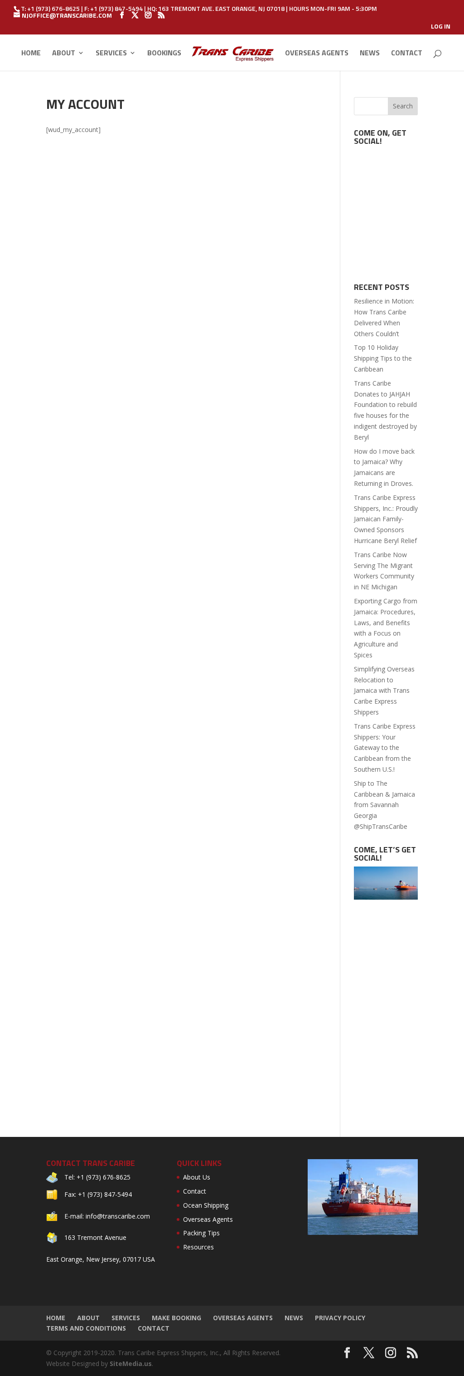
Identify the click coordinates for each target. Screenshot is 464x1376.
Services (111, 53)
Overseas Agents (316, 53)
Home (31, 53)
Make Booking (176, 1317)
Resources (198, 1247)
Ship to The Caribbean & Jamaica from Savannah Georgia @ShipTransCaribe (384, 805)
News (370, 53)
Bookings (164, 53)
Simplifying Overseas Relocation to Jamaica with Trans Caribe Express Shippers (384, 690)
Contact (406, 53)
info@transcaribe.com (118, 1216)
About (63, 53)
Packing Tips (201, 1233)
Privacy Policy (340, 1317)
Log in (440, 27)
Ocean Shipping (205, 1205)
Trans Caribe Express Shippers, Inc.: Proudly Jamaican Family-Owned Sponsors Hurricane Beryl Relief (386, 519)
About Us (196, 1177)
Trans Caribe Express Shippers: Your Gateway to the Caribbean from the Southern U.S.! (385, 748)
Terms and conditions (86, 1328)
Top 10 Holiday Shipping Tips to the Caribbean (383, 358)
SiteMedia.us (131, 1363)
